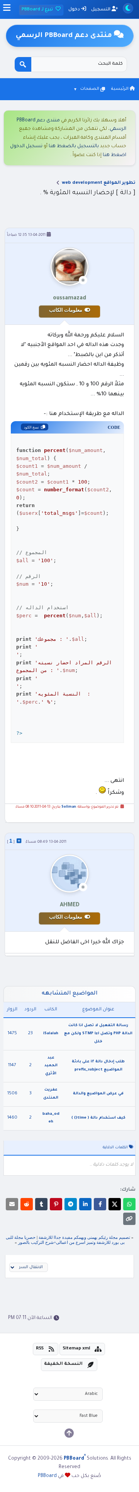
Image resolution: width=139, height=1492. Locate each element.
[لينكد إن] (85, 1204)
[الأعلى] (69, 1433)
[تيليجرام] (70, 1204)
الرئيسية (120, 89)
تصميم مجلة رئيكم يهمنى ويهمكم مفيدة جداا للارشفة (84, 1237)
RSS (40, 1348)
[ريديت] (26, 1204)
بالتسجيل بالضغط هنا (74, 146)
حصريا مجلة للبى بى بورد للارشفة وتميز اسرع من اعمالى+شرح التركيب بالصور (65, 1240)
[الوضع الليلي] (128, 8)
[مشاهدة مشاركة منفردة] (19, 840)
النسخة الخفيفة (63, 1364)
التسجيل (101, 9)
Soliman (68, 807)
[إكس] (114, 1204)
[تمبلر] (41, 1204)
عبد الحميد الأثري (51, 1066)
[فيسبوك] (100, 1204)
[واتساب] (129, 1204)
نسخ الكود (31, 427)
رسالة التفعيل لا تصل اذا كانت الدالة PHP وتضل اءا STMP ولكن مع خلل (98, 1033)
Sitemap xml (76, 1348)
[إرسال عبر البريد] (12, 1204)
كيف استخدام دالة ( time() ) (98, 1118)
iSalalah (50, 1034)
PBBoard (47, 1476)
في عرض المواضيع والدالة (98, 1094)
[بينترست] (56, 1204)
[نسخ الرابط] (129, 1219)
